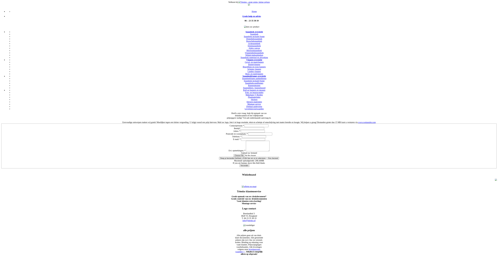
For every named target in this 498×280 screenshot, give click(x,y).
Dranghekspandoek (254, 39)
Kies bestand (273, 158)
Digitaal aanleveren (254, 106)
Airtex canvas (254, 48)
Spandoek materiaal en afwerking (254, 57)
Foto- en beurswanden (254, 92)
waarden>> (240, 252)
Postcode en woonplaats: (237, 134)
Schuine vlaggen (254, 69)
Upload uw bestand (249, 153)
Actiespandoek (254, 43)
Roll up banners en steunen (254, 90)
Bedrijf (237, 128)
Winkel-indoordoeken (254, 55)
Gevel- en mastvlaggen (254, 62)
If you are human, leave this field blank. (249, 163)
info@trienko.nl (249, 220)
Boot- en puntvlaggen (254, 74)
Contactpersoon (237, 126)
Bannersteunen (254, 85)
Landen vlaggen (254, 71)
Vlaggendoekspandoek (254, 53)
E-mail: (237, 139)
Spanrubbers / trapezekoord (254, 88)
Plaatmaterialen (254, 97)
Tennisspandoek (254, 46)
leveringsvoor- (255, 249)
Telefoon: (236, 136)
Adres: (236, 131)
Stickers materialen (254, 102)
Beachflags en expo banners (254, 67)
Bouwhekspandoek (254, 41)
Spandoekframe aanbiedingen (254, 78)
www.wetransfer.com (367, 122)
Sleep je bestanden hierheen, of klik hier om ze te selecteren (243, 158)
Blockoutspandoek (254, 50)
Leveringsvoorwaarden (254, 109)
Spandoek (254, 34)
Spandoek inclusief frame (254, 36)
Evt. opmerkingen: (237, 150)
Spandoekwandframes (254, 83)
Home (254, 11)
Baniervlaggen (254, 64)
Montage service (254, 104)
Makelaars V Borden (254, 95)
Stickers (254, 99)
